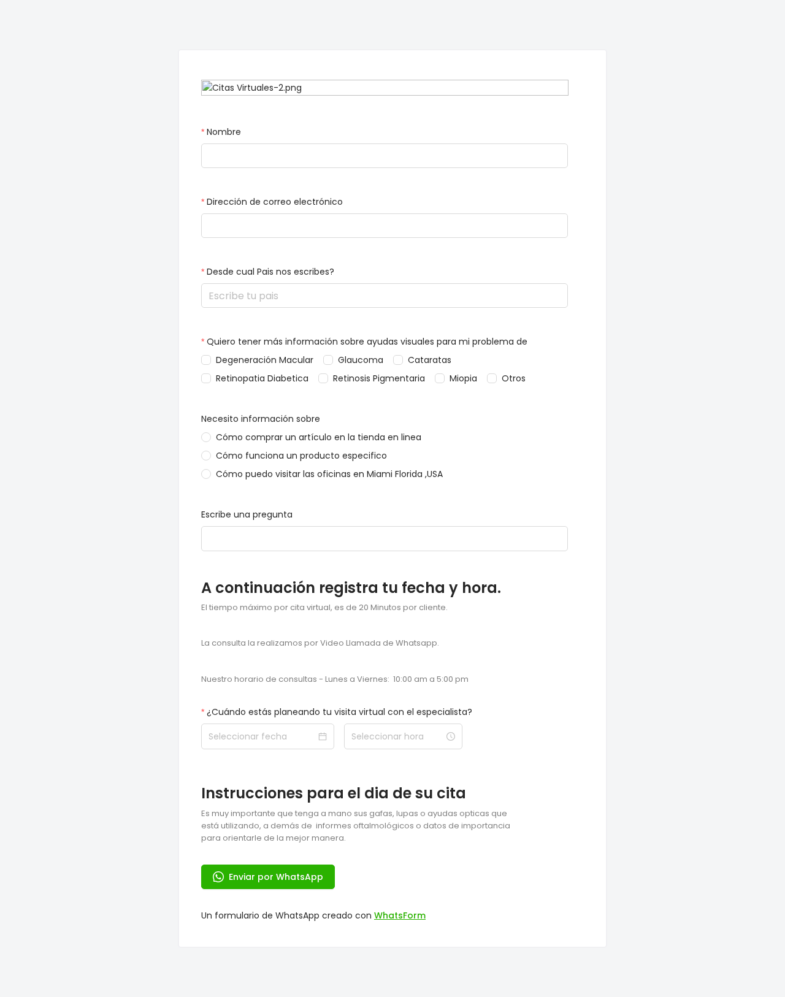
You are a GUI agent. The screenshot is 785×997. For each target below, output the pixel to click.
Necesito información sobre (260, 419)
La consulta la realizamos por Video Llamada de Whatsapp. (320, 643)
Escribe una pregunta (247, 514)
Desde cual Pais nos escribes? (270, 271)
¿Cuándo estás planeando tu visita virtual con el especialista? (339, 712)
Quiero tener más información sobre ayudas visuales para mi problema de (367, 341)
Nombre (224, 132)
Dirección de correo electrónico (275, 202)
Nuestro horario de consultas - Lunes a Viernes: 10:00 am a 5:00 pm (335, 679)
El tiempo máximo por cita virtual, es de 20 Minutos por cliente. (324, 607)
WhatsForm (400, 915)
